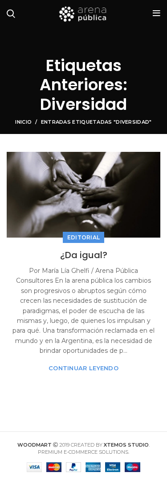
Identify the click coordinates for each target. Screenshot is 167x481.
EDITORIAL (83, 237)
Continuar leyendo (83, 368)
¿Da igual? (83, 255)
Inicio (23, 122)
